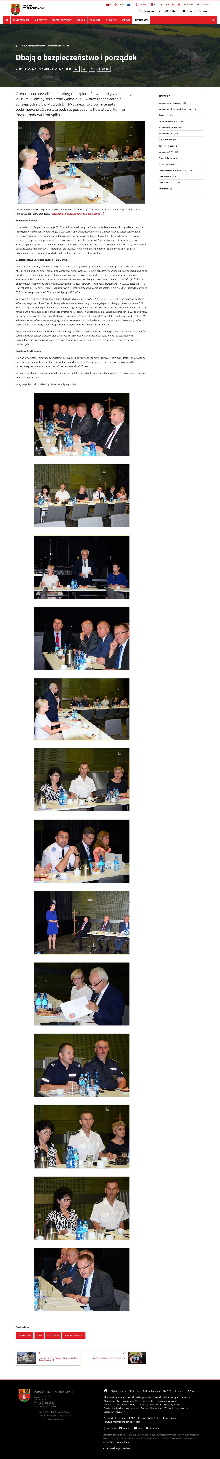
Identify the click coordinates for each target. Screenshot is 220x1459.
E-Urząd (121, 4)
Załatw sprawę (148, 11)
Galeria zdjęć (164, 115)
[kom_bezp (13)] (82, 1208)
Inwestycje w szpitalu (168, 176)
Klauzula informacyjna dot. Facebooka (122, 1422)
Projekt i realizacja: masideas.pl (117, 1448)
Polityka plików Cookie (149, 1418)
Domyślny (204, 4)
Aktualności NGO (166, 133)
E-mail (189, 11)
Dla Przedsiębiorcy (62, 20)
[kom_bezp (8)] (82, 851)
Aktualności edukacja (168, 127)
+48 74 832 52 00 (170, 11)
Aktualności (141, 20)
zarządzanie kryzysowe (74, 1335)
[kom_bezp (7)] (82, 780)
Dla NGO (81, 20)
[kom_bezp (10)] (82, 994)
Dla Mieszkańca (21, 20)
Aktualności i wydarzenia (33, 45)
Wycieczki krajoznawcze (169, 158)
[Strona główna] (6, 20)
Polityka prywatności (120, 1442)
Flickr (140, 1428)
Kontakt (126, 20)
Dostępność (143, 4)
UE (131, 4)
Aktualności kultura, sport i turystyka (175, 109)
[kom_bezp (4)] (82, 639)
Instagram (154, 1428)
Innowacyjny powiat (167, 182)
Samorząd (95, 20)
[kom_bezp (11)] (82, 1065)
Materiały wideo (165, 140)
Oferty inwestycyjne (167, 164)
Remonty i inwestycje (168, 146)
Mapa (204, 11)
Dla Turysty (41, 20)
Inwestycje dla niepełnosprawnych (173, 170)
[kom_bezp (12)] (82, 1137)
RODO (156, 4)
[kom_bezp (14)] (82, 1279)
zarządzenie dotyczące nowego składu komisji (76, 213)
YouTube (127, 1428)
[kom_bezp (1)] (82, 424)
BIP (110, 4)
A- (76, 69)
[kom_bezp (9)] (82, 923)
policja (39, 1335)
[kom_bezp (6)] (82, 709)
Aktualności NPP (166, 152)
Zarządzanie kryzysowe (58, 45)
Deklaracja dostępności (115, 1418)
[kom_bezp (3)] (82, 567)
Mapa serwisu (170, 1418)
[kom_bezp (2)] (82, 496)
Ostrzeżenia (164, 189)
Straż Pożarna (53, 1335)
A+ (92, 69)
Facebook (111, 1428)
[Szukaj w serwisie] (213, 20)
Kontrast (190, 4)
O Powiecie (111, 20)
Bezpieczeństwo (24, 1335)
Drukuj (105, 69)
